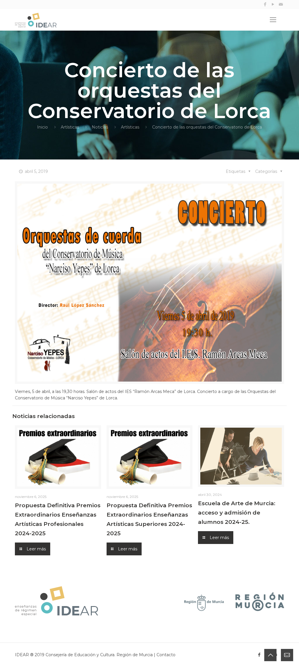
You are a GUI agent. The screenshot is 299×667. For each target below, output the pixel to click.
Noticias (100, 127)
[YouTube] (273, 4)
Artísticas (70, 127)
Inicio (42, 127)
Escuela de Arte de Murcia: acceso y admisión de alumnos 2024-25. (236, 512)
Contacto (166, 654)
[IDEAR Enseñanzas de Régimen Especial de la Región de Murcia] (42, 20)
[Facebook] (265, 4)
